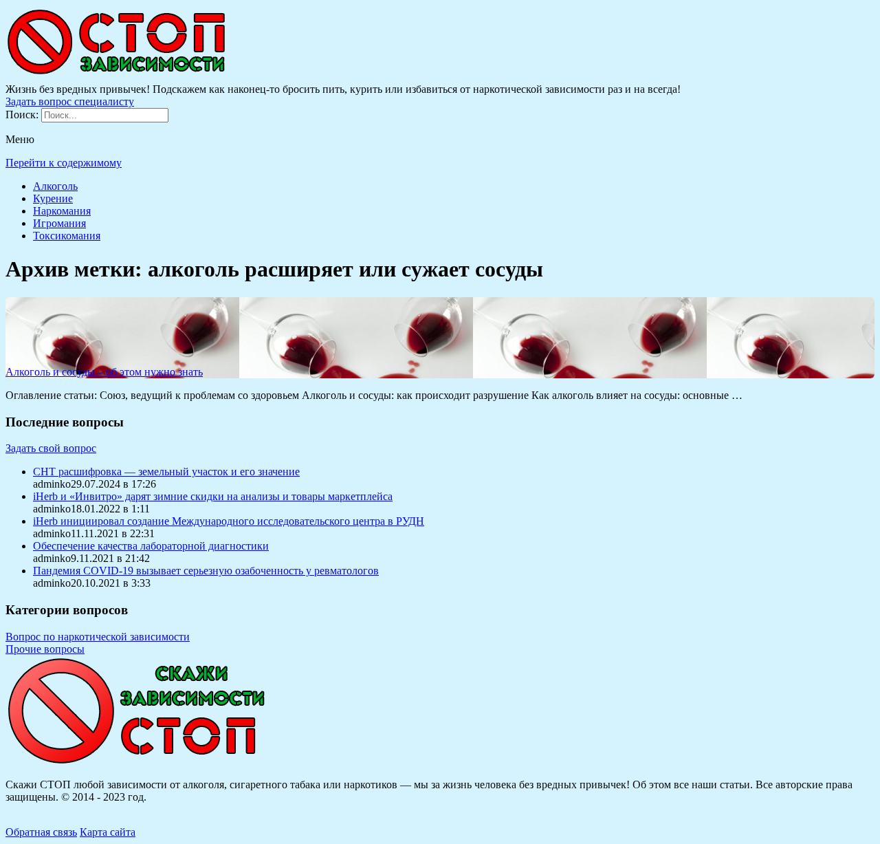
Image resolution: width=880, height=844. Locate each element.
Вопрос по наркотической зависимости (98, 636)
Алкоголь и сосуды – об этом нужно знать (104, 372)
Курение (53, 198)
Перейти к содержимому (64, 163)
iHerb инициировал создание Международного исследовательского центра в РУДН (228, 521)
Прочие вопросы (45, 649)
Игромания (59, 223)
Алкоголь (55, 186)
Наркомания (62, 211)
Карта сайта (107, 832)
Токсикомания (66, 235)
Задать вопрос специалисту (70, 101)
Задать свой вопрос (51, 448)
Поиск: (23, 114)
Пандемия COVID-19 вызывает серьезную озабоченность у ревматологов (206, 570)
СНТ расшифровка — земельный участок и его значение (166, 471)
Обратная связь (41, 832)
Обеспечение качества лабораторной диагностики (151, 546)
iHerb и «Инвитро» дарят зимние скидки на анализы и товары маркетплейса (213, 496)
